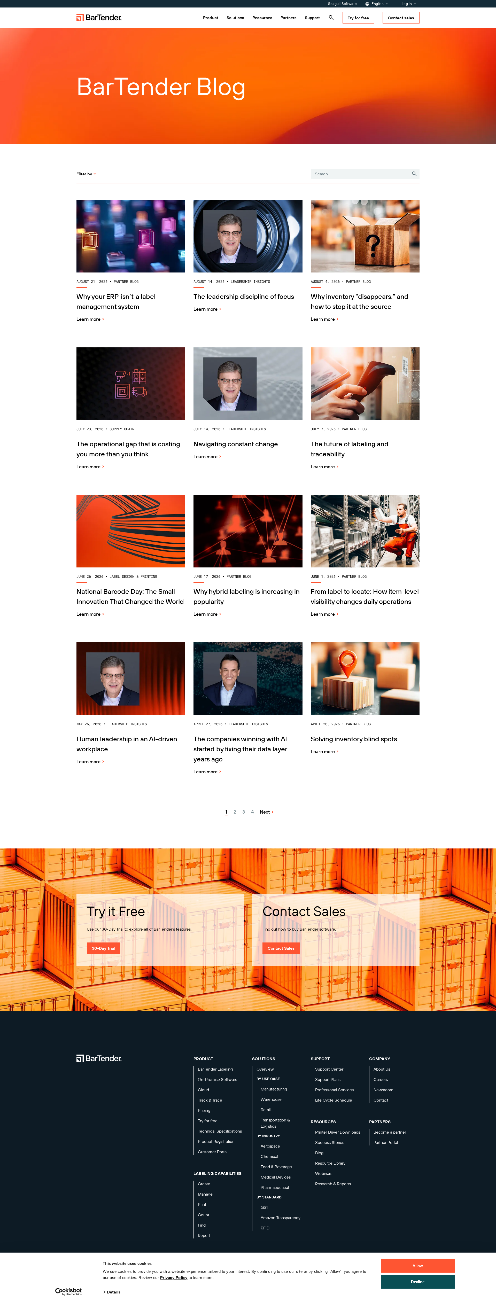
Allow (418, 1266)
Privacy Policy (174, 1277)
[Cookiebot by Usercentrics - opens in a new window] (68, 1292)
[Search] (331, 17)
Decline (418, 1281)
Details (113, 1292)
